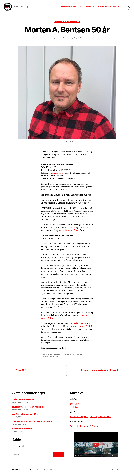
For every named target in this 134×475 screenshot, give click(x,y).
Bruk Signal (75, 407)
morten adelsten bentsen (66, 354)
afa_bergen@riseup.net (100, 416)
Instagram (85, 426)
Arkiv (80, 7)
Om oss (116, 7)
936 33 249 (74, 404)
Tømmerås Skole (55, 173)
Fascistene (90, 7)
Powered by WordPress (46, 470)
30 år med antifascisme (23, 399)
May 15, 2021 (78, 38)
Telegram (96, 426)
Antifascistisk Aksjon (68, 7)
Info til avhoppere (104, 7)
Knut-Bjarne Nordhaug (69, 230)
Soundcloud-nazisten (22, 429)
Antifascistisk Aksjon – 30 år (25, 414)
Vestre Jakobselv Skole (81, 326)
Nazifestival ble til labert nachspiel (28, 407)
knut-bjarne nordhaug (50, 354)
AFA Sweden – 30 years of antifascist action (32, 421)
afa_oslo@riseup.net (79, 416)
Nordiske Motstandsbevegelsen (67, 21)
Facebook (74, 426)
